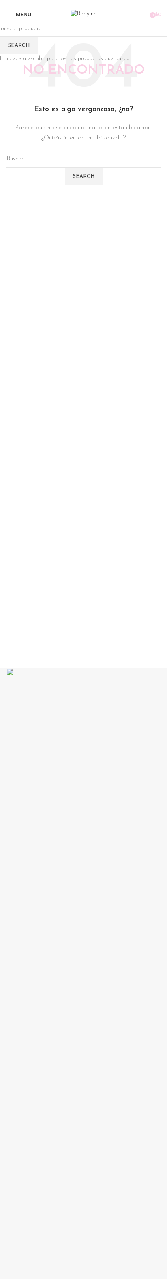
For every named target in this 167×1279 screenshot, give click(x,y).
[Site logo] (84, 14)
